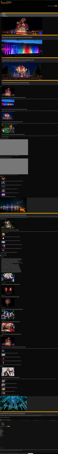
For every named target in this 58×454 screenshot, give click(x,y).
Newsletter (3, 423)
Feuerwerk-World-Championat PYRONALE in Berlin (10, 296)
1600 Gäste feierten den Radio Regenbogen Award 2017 (11, 321)
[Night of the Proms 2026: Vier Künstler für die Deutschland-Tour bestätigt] (3, 239)
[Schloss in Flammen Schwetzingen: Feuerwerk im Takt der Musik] (22, 79)
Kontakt (3, 422)
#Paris (1, 434)
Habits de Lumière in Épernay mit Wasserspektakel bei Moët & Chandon (11, 266)
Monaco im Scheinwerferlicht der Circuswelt (7, 263)
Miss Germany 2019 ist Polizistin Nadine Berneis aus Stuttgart (9, 387)
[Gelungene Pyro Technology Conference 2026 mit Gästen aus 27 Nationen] (3, 355)
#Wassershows (2, 435)
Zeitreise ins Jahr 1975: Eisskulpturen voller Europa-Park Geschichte (10, 264)
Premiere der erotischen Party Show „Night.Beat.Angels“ (11, 284)
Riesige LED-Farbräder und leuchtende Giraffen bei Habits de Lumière (13, 134)
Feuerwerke (3, 14)
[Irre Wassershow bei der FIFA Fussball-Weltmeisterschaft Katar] (13, 212)
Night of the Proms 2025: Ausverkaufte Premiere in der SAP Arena (10, 265)
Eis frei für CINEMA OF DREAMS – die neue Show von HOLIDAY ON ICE (11, 248)
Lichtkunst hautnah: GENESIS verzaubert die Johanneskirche (12, 413)
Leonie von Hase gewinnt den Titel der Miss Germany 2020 (9, 383)
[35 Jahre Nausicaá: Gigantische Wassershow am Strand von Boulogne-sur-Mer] (8, 107)
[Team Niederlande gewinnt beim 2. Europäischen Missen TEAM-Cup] (3, 393)
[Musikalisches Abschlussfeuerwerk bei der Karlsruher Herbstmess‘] (8, 306)
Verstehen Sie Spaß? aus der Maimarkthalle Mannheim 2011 (11, 334)
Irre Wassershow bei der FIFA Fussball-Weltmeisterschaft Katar (13, 214)
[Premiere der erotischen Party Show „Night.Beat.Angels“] (8, 281)
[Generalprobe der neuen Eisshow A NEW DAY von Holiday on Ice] (3, 191)
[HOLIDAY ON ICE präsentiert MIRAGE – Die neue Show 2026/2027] (3, 235)
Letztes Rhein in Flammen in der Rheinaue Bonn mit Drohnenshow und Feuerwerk (12, 259)
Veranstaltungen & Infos (5, 16)
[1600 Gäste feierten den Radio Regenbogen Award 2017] (8, 318)
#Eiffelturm (1, 430)
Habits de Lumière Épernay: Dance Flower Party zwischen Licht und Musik (11, 258)
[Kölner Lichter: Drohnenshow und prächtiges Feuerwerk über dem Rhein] (22, 34)
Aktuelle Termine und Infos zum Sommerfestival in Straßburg (9, 252)
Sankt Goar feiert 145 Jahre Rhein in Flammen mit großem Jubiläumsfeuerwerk (11, 270)
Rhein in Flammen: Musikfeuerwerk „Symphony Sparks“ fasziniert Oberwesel (11, 271)
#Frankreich (1, 431)
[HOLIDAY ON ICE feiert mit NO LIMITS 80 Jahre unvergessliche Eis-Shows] (3, 183)
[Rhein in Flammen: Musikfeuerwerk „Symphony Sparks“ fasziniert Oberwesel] (3, 363)
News (0, 86)
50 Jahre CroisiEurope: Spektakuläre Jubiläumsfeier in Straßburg (10, 260)
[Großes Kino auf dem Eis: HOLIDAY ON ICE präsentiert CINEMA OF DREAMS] (3, 179)
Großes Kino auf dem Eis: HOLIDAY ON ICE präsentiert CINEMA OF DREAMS (12, 262)
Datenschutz (31, 453)
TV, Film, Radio (4, 15)
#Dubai (1, 429)
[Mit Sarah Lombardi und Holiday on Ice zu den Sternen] (3, 195)
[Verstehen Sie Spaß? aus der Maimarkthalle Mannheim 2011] (8, 331)
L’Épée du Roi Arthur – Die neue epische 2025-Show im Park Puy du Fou (11, 269)
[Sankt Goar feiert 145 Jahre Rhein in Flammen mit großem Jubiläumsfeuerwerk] (3, 359)
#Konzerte (1, 432)
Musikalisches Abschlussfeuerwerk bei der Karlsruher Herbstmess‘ (12, 309)
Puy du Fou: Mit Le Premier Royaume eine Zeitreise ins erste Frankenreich (11, 268)
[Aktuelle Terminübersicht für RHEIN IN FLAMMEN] (8, 228)
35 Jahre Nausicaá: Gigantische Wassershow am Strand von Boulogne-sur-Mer (18, 59)
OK (28, 453)
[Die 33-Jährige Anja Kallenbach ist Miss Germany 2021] (8, 375)
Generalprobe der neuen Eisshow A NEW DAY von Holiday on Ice (10, 192)
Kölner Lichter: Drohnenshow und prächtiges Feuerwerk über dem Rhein (17, 37)
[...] (25, 61)
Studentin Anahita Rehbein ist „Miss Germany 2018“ (8, 391)
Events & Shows (4, 13)
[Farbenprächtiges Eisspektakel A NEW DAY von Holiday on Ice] (3, 187)
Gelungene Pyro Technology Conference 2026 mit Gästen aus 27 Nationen (11, 261)
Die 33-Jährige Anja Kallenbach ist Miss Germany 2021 (11, 377)
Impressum (3, 424)
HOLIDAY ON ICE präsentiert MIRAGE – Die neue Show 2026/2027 (10, 236)
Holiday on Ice (2, 176)
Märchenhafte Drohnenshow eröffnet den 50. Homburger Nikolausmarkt (11, 267)
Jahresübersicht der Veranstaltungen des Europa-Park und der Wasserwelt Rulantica (12, 244)
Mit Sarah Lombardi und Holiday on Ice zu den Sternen (8, 196)
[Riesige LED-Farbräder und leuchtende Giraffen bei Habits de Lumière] (8, 132)
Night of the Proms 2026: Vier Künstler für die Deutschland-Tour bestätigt (11, 240)
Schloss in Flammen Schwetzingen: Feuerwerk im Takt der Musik (15, 82)
